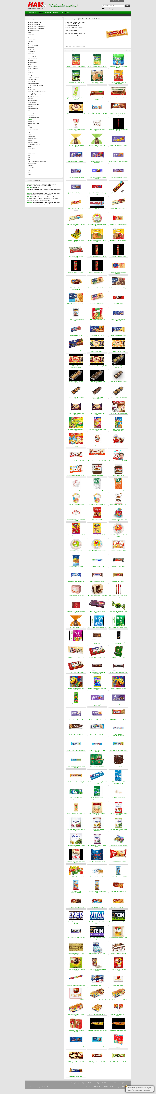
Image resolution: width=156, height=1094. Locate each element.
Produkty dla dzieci (32, 138)
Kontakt (68, 12)
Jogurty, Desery (31, 81)
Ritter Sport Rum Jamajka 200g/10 (97, 861)
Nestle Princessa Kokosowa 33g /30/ (76, 750)
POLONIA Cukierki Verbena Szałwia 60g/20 (97, 846)
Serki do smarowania (33, 79)
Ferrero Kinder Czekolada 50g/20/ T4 (118, 461)
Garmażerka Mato (32, 115)
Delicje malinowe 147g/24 (76, 335)
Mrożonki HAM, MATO (33, 96)
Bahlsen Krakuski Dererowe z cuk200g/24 (118, 273)
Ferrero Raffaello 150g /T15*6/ (76, 490)
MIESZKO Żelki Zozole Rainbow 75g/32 (118, 689)
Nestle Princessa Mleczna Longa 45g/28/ (97, 751)
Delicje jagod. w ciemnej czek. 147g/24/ (118, 320)
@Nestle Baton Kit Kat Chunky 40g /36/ (97, 193)
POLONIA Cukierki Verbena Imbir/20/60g (97, 830)
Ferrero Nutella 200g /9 (97, 475)
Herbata (30, 127)
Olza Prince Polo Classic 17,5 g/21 (76, 782)
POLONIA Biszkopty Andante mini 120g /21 (97, 814)
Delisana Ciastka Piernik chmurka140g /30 (97, 398)
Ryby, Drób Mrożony (33, 57)
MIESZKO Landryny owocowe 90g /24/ (76, 642)
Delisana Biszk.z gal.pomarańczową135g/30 (118, 350)
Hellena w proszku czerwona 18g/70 (76, 535)
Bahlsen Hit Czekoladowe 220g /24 (97, 256)
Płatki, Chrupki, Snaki (33, 108)
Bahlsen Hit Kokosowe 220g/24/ (118, 256)
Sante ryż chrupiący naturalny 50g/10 (118, 937)
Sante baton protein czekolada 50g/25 (76, 937)
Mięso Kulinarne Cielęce (34, 30)
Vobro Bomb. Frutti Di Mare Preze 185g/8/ (76, 1031)
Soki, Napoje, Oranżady (33, 77)
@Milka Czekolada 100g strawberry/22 (97, 162)
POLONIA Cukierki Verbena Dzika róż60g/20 (118, 814)
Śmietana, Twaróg (32, 66)
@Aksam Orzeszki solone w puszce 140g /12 (118, 67)
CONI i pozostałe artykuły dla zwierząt (37, 161)
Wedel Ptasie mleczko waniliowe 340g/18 (118, 1046)
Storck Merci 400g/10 (118, 985)
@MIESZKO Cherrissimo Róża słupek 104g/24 (118, 130)
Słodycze (30, 119)
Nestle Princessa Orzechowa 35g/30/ (118, 750)
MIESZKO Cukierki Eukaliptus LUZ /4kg (118, 612)
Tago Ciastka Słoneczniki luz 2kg (97, 1014)
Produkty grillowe (32, 114)
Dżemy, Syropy (31, 93)
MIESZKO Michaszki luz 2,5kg (118, 657)
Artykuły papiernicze (33, 150)
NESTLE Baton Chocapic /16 (76, 734)
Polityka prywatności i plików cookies (113, 1083)
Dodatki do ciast (32, 102)
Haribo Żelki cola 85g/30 (97, 519)
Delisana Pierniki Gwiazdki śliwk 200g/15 (76, 414)
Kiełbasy (30, 32)
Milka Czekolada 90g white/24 (76, 720)
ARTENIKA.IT (96, 1087)
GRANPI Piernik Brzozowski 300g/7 (118, 504)
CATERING (30, 165)
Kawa (29, 125)
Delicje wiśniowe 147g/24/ (76, 350)
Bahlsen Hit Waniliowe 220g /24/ (97, 272)
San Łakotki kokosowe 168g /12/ (97, 907)
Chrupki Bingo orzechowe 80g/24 (97, 319)
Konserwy (30, 106)
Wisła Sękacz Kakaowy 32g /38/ (97, 1062)
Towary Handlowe (32, 53)
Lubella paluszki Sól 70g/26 (76, 566)
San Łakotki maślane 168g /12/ (118, 907)
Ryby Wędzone (31, 74)
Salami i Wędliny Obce (33, 104)
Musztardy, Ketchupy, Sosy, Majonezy (37, 91)
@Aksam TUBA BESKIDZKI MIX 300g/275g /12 (118, 83)
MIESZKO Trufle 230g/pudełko (76, 672)
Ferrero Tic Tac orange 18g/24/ (118, 490)
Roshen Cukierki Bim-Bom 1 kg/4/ (76, 877)
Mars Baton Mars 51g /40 (118, 566)
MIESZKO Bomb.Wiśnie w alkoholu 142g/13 (76, 612)
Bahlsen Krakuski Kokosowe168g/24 (76, 303)
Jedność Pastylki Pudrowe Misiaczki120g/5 (76, 551)
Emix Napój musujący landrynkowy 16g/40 (97, 430)
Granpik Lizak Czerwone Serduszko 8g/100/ (76, 520)
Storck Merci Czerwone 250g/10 (76, 999)
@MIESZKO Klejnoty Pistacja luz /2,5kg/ (97, 146)
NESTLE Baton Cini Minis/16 (97, 734)
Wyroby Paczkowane (33, 45)
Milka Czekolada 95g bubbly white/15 (97, 720)
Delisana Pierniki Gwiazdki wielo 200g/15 (97, 414)
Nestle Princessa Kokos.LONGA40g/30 (118, 735)
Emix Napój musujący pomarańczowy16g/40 (118, 430)
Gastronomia (31, 121)
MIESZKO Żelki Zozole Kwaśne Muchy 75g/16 (97, 689)
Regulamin (56, 12)
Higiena (30, 171)
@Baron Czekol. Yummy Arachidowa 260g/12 (76, 98)
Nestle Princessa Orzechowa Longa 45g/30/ (76, 766)
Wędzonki (30, 36)
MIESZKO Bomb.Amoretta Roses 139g (97, 595)
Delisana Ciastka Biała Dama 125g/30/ (76, 382)
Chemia (30, 134)
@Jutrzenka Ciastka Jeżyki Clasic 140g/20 (118, 114)
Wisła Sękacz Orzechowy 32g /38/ (118, 1062)
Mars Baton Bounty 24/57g (97, 566)
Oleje (29, 159)
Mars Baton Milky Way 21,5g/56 (76, 581)
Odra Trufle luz (118, 766)
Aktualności (48, 12)
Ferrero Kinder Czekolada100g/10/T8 (76, 475)
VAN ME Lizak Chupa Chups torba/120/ (118, 1015)
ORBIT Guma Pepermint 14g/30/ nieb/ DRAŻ (97, 782)
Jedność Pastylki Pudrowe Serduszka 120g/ (97, 551)
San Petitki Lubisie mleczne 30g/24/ (118, 877)
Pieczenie (30, 38)
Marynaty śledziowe (32, 100)
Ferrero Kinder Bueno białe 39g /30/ (97, 461)
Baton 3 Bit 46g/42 (118, 303)
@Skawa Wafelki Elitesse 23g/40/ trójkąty (76, 241)
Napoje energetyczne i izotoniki (35, 85)
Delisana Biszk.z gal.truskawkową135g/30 (76, 366)
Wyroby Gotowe (31, 153)
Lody (29, 133)
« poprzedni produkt (70, 46)
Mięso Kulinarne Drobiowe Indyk (36, 28)
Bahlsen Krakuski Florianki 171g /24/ (97, 288)
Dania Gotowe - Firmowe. (34, 144)
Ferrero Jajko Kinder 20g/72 (97, 445)
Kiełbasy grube (31, 34)
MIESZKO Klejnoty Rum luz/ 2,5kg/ (76, 627)
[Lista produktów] (127, 51)
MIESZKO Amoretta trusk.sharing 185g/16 (76, 596)
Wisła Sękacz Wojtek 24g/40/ (76, 1076)
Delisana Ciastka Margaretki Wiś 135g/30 (76, 398)
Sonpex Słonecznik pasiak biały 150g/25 (118, 970)
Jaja (29, 110)
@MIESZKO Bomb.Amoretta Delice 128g (76, 130)
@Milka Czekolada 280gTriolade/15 (118, 177)
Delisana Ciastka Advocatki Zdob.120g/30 (118, 366)
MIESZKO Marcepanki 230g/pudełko (76, 657)
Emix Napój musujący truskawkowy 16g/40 (76, 445)
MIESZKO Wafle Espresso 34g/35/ (118, 672)
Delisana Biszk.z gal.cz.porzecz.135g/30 (97, 350)
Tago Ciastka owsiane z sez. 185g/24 (118, 999)
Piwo (29, 155)
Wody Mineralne (32, 76)
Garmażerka (31, 49)
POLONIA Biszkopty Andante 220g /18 (76, 813)
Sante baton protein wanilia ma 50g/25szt (97, 938)
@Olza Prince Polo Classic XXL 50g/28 (76, 209)
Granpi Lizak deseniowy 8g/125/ (97, 504)
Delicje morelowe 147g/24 (97, 335)
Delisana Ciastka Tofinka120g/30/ (118, 397)
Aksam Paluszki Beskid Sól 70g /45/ (118, 240)
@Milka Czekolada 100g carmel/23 (118, 145)
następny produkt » (80, 46)
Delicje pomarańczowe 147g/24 (118, 335)
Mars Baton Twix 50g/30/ (118, 581)
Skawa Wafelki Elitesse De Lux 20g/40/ (76, 954)
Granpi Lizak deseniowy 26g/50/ (76, 504)
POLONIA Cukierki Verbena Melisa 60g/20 (118, 830)
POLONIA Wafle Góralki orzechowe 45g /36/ (76, 861)
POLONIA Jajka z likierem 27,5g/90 (118, 845)
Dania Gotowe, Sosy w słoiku (35, 95)
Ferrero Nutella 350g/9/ (118, 475)
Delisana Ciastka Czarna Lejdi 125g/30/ (97, 382)
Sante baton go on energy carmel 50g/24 (76, 922)
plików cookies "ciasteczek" (142, 1087)
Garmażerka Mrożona (33, 68)
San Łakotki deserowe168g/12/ (118, 891)
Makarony (30, 60)
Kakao (29, 131)
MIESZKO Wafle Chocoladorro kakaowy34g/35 (97, 673)
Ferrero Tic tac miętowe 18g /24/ (97, 490)
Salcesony (30, 41)
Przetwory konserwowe (33, 83)
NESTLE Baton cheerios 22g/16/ (118, 720)
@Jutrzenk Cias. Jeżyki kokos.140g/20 (97, 113)
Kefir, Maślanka (31, 136)
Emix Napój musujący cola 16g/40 (118, 413)
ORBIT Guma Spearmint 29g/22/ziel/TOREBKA (97, 798)
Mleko (29, 64)
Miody (29, 87)
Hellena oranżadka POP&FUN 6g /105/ (118, 520)
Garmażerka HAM (32, 169)
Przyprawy (30, 98)
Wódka (29, 174)
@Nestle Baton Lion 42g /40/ (118, 193)
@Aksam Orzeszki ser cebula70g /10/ (97, 66)
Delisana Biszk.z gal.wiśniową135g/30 (97, 366)
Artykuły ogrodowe (32, 163)
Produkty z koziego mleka (34, 152)
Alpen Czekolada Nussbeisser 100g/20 (76, 257)
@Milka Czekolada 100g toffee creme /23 (118, 162)
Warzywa (30, 146)
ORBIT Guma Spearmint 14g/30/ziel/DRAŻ (76, 798)
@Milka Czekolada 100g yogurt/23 (76, 177)
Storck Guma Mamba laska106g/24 (76, 985)
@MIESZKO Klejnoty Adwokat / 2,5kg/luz (76, 146)
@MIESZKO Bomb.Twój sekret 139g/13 (97, 130)
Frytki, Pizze (31, 72)
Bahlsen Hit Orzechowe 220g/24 (76, 272)
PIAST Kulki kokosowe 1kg (118, 797)
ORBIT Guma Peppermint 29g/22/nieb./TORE (118, 782)
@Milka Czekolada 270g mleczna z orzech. (97, 178)
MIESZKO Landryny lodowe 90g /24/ (97, 627)
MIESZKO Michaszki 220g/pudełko (97, 657)
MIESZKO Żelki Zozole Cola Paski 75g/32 (76, 689)
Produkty (40, 12)
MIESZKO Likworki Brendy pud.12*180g (97, 642)
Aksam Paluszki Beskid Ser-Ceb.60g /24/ (97, 241)
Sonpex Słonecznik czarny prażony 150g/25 (76, 970)
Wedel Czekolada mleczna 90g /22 (97, 1046)
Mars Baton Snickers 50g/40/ (97, 581)
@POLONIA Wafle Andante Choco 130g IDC (118, 209)
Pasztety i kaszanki (32, 39)
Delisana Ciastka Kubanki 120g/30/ (118, 381)
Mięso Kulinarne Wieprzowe (35, 22)
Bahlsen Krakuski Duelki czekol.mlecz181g (76, 288)
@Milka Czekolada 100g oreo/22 (76, 161)
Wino (29, 157)
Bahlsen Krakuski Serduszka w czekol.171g (97, 304)
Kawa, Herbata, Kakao (33, 55)
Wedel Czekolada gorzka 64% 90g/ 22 (76, 1046)
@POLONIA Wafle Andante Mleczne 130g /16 (76, 225)
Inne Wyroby (31, 47)
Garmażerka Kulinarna (33, 117)
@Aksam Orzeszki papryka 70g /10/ (76, 66)
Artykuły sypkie (31, 89)
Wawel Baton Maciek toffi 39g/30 (118, 1030)
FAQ (63, 12)
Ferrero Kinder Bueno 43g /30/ (76, 461)
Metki (29, 43)
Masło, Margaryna (32, 62)
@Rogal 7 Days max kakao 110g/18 (118, 224)
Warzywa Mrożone (32, 58)
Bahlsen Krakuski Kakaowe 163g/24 (118, 288)
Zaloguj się (127, 14)
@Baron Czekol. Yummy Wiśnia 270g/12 (97, 98)
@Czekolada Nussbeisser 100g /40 (118, 98)
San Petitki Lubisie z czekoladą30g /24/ (97, 892)
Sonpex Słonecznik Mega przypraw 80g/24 (97, 970)
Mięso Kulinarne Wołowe (34, 24)
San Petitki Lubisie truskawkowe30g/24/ (76, 892)
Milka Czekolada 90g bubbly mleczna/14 (97, 704)
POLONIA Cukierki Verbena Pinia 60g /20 (76, 846)
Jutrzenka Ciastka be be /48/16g (118, 550)
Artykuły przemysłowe (33, 129)
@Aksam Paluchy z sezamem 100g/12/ (97, 83)
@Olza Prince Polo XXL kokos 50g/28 (97, 208)
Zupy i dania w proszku (33, 123)
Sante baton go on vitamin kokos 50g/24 (97, 922)
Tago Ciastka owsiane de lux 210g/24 (97, 999)
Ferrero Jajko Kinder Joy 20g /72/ (118, 445)
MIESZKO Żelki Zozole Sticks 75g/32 (76, 704)
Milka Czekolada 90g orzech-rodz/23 (118, 704)
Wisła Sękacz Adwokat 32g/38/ (76, 1062)
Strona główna (31, 12)
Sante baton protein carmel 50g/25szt (118, 922)
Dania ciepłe (31, 167)
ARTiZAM (106, 1087)
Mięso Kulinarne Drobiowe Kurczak (36, 26)
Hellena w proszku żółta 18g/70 (97, 535)
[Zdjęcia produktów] (129, 51)
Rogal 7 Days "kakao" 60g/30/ (118, 861)
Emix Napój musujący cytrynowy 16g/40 (76, 430)
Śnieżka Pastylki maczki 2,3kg (118, 953)
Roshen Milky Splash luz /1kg (97, 877)
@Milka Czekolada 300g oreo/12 (76, 193)
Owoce (29, 172)
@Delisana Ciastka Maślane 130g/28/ (76, 113)
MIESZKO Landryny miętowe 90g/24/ (118, 627)
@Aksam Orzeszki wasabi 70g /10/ (76, 82)
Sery (29, 70)
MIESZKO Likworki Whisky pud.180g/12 (118, 642)
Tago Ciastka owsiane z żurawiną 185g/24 (76, 1015)
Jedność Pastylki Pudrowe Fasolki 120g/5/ (118, 535)
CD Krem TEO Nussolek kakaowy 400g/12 (76, 320)
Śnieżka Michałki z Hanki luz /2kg (97, 953)
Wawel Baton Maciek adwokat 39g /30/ (97, 1030)
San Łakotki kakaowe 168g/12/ (76, 907)
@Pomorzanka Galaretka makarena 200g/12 (97, 225)
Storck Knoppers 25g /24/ (97, 985)
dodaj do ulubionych (109, 9)
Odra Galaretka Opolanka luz (97, 766)
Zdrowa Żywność (32, 148)
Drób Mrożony (31, 51)
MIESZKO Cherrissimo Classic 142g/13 (97, 612)
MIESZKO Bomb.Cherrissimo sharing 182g (118, 596)
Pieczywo (30, 140)
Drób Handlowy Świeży (33, 112)
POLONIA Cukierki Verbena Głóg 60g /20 (76, 830)
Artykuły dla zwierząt (33, 142)
